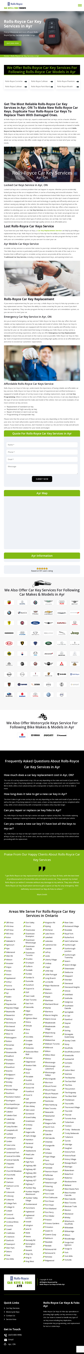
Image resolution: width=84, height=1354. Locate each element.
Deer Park (10, 1248)
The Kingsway (70, 1092)
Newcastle (49, 1112)
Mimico (48, 1058)
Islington (29, 1225)
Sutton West (70, 1070)
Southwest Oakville (69, 1007)
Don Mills (10, 1259)
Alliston (9, 959)
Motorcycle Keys (12, 1312)
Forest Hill (30, 1088)
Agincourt (10, 945)
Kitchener (49, 930)
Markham (49, 1000)
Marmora (49, 1011)
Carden (9, 1141)
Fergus (28, 1069)
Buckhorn (10, 1093)
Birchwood (10, 1026)
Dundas (29, 974)
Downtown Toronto (30, 953)
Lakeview (49, 941)
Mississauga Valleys (50, 1073)
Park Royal (49, 1164)
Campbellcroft (12, 1130)
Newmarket (50, 1116)
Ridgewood (49, 1260)
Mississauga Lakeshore (50, 1067)
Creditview (10, 1233)
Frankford (30, 1091)
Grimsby (29, 1125)
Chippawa (10, 1163)
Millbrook (49, 1047)
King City (29, 1254)
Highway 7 (30, 1184)
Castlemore (11, 1149)
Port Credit (49, 1194)
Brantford (10, 1067)
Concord (9, 1214)
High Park (30, 1162)
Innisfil (28, 1221)
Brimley (9, 1082)
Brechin (9, 1071)
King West (30, 1261)
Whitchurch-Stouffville (70, 1222)
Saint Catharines (71, 941)
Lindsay (48, 963)
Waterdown (69, 1170)
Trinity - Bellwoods (72, 1129)
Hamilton (29, 1139)
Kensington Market (30, 1245)
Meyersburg (50, 1033)
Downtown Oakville (30, 947)
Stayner (68, 1023)
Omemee (48, 1142)
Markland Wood (51, 1004)
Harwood (29, 1143)
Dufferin (29, 966)
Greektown (30, 1121)
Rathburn (49, 1238)
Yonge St (68, 1249)
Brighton (10, 1078)
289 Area (9, 922)
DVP (27, 992)
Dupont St (30, 988)
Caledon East (11, 1115)
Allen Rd (9, 956)
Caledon (9, 1112)
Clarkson (9, 1182)
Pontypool (49, 1190)
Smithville (68, 998)
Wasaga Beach (71, 1163)
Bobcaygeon (11, 1037)
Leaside (48, 948)
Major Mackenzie (52, 985)
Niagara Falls (50, 1123)
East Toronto (31, 1000)
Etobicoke (30, 1048)
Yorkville (68, 1260)
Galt (27, 1099)
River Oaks (69, 922)
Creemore (10, 1237)
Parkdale (48, 1168)
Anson (8, 974)
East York (29, 1003)
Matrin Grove (50, 1019)
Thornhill (68, 1111)
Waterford (69, 1174)
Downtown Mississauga (31, 941)
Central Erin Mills (13, 1156)
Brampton (10, 1063)
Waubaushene (70, 1181)
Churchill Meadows (14, 1171)
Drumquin (30, 963)
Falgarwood (30, 1062)
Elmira (28, 1022)
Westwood (69, 1214)
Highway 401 (31, 1169)
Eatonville (30, 1007)
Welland (68, 1185)
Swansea (68, 1074)
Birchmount (11, 1022)
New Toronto (50, 1108)
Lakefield (48, 937)
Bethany (9, 1019)
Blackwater (10, 1030)
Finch (28, 1073)
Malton (48, 989)
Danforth (10, 1240)
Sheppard (69, 976)
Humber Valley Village (32, 1199)
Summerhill (69, 1059)
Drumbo (29, 959)
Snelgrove (69, 1002)
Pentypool (49, 1179)
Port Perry (49, 1212)
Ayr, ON (12, 1344)
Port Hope (49, 1205)
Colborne (10, 1199)
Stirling (67, 1030)
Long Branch (50, 978)
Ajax (8, 948)
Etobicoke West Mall (32, 1053)
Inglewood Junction (30, 1216)
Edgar (28, 1011)
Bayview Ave (11, 1004)
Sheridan (68, 980)
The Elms (68, 1085)
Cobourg (9, 1196)
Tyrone (68, 1141)
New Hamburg (51, 1105)
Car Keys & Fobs (15, 8)
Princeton (49, 1227)
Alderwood (10, 952)
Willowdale (69, 1227)
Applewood (10, 978)
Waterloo (68, 1178)
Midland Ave (50, 1040)
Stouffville (69, 1048)
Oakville (48, 1134)
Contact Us (10, 1315)
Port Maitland (50, 1208)
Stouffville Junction (72, 1052)
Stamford (68, 1019)
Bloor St (9, 1034)
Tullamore (69, 1137)
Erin (27, 1033)
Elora (28, 1029)
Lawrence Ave (50, 945)
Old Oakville (50, 1138)
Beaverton (10, 1015)
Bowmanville (11, 1052)
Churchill (9, 1167)
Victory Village (70, 1159)
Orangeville (49, 1145)
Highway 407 (31, 1177)
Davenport (10, 1244)
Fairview (29, 1058)
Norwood (49, 1130)
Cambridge (10, 1123)
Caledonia (10, 1119)
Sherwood (69, 983)
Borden (9, 1048)
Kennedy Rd (30, 1240)
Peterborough (51, 1182)
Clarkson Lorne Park (12, 1187)
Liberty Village (51, 959)
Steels (67, 1027)
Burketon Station (13, 1097)
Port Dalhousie (51, 1197)
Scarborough (70, 945)
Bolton (9, 1041)
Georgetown (31, 1102)
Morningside (50, 1079)
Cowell (8, 1229)
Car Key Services (12, 1308)
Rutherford (69, 937)
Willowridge (69, 1231)
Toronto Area (70, 1118)
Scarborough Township (70, 956)
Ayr (7, 993)
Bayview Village (12, 1008)
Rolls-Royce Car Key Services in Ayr (25, 56)
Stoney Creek (70, 1040)
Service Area (11, 1319)
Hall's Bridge (31, 1136)
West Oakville (70, 1199)
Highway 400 (31, 1165)
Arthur (9, 982)
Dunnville (29, 981)
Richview (48, 1257)
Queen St (49, 1231)
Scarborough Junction (70, 949)
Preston (48, 1220)
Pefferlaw (49, 1175)
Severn (67, 961)
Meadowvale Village (50, 1027)
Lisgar (47, 967)
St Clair (67, 1016)
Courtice (9, 1225)
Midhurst (49, 1036)
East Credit (30, 996)
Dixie (8, 1255)
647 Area (9, 930)
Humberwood (31, 1204)
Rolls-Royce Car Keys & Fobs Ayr (52, 1284)
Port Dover (49, 1201)
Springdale (69, 1012)
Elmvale (29, 1026)
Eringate (29, 1044)
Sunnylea (68, 1063)
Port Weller (49, 1216)
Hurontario (30, 1208)
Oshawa (48, 1153)
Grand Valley (31, 1117)
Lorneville (49, 982)
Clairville (9, 1178)
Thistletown (69, 1100)
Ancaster (9, 963)
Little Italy (49, 971)
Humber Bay (31, 1188)
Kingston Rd (50, 922)
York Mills (69, 1256)
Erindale (29, 1040)
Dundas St (30, 977)
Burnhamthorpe (13, 1104)
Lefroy (47, 952)
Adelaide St (10, 941)
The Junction (70, 1089)
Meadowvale (50, 1022)
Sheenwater (69, 968)
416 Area (9, 926)
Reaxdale (48, 1242)
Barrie (8, 1000)
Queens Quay (50, 1234)
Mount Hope (50, 1090)
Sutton (67, 1066)
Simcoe (67, 991)
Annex (8, 971)
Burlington (10, 1100)
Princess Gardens (52, 1223)
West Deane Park (72, 1189)
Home (6, 56)
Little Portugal (51, 974)
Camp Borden (11, 1126)
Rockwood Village (72, 926)
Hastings (29, 1147)
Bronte (9, 1086)
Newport (48, 1119)
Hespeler (29, 1158)
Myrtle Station (51, 1097)
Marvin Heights (51, 1015)
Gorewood (30, 1113)
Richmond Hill (50, 1249)
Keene (28, 1236)
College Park (11, 1203)
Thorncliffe (69, 1103)
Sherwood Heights (72, 987)
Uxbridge (68, 1144)
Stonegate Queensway (69, 1035)
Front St (29, 1095)
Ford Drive (30, 1084)
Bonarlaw (10, 1045)
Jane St (28, 1229)
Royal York (69, 933)
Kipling (48, 926)
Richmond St (50, 1253)
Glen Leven (30, 1110)
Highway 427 (31, 1180)
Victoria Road (70, 1155)
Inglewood (30, 1211)
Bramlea (9, 1060)
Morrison (49, 1082)
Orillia (47, 1149)
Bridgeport (10, 1074)
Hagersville (30, 1132)
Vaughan (68, 1148)
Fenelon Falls (31, 1065)
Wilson (67, 1235)
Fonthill (29, 1080)
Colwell (9, 1211)
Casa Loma (10, 1145)
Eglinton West (31, 1018)
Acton (8, 937)
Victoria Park (70, 1152)
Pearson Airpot (51, 1171)
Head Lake (30, 1154)
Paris (47, 1160)
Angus (8, 967)
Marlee (48, 1008)
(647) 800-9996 (13, 43)
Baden (8, 997)
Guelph (29, 1128)
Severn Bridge (70, 965)
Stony (67, 1044)
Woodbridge (70, 1238)
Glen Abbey (30, 1106)
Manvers (48, 993)
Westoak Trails (71, 1206)
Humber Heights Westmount (32, 1192)
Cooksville (10, 1218)
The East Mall (70, 1081)
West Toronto (70, 1202)
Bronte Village (12, 1089)
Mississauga (50, 1062)
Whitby (67, 1217)
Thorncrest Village (72, 1107)
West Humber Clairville (70, 1193)
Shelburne (69, 972)
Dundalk (29, 970)
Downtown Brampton (30, 935)
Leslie (47, 956)
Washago (68, 1166)
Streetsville (69, 1055)
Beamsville (10, 1011)
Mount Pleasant (51, 1093)
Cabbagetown (12, 1108)
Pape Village (50, 1156)
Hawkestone (31, 1151)
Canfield (9, 1134)
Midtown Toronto (52, 1044)
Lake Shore (49, 933)
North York (49, 1127)
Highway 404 (31, 1173)
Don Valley (30, 922)
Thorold (68, 1115)
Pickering (49, 1186)
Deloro (9, 1251)
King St (28, 1257)
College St (10, 1207)
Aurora (9, 985)
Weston (68, 1210)
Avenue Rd (10, 989)
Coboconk (10, 1192)
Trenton (68, 1126)
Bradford (10, 1056)
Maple (47, 997)
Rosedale (68, 930)
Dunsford (29, 985)
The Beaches (70, 1077)
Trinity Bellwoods (72, 1133)
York (66, 1252)
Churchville (10, 1175)
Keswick (29, 1250)
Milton (47, 1051)
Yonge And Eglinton (69, 1243)
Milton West (50, 1055)
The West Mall (70, 1096)
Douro (28, 926)
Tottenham (69, 1122)
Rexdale (48, 1245)
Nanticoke (49, 1101)
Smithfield (69, 994)
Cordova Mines (12, 1222)
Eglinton (29, 1014)
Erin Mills (29, 1037)
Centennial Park (12, 1152)
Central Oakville (12, 1160)
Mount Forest (50, 1086)
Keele (28, 1233)
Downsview (30, 930)
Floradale (29, 1076)
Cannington (11, 1137)
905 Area (9, 933)
